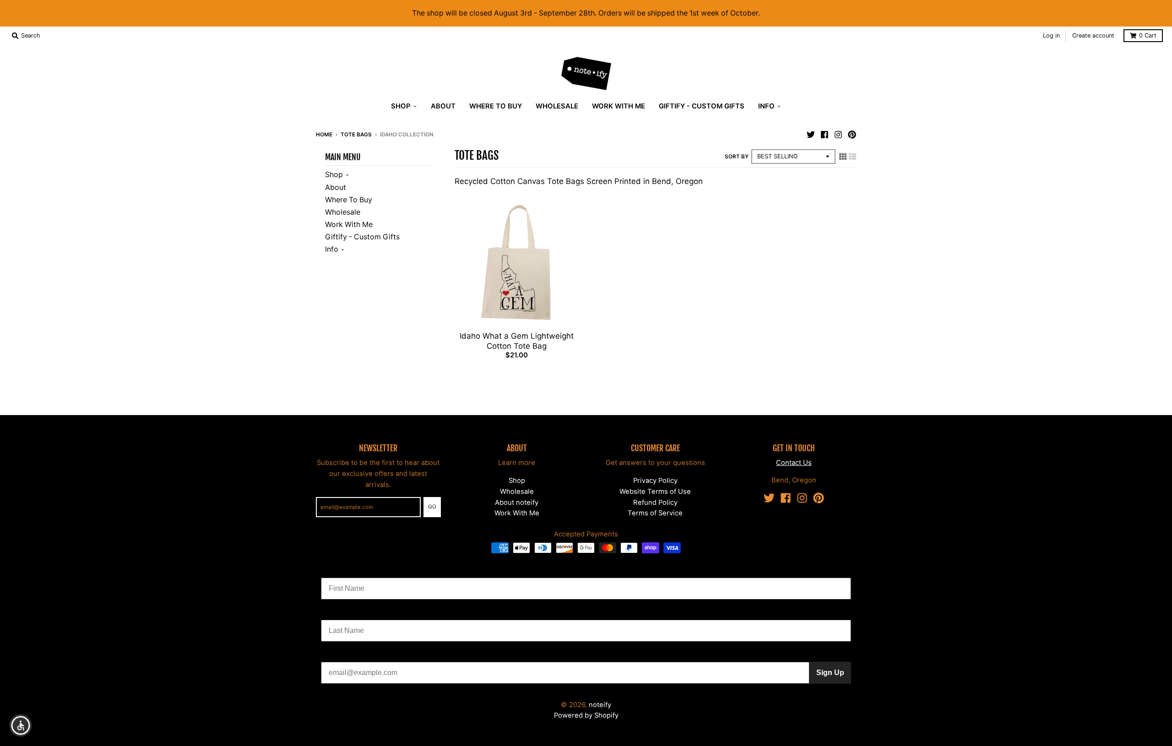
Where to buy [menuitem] (495, 106)
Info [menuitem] (766, 106)
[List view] (852, 156)
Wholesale (342, 212)
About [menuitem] (443, 106)
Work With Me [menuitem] (618, 106)
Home (324, 134)
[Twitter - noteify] (811, 134)
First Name (339, 570)
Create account (1093, 35)
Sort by (737, 156)
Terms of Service (655, 513)
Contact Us (794, 463)
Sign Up (830, 672)
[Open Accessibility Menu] (20, 725)
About (335, 187)
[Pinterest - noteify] (852, 134)
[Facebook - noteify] (824, 134)
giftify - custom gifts (362, 236)
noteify (600, 705)
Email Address (346, 655)
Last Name (339, 612)
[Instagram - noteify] (838, 134)
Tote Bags (356, 134)
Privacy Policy (655, 480)
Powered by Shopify (586, 715)
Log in (1051, 35)
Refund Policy (655, 502)
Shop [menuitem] (401, 106)
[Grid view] (842, 156)
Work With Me (349, 224)
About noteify (516, 502)
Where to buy (348, 199)
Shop (334, 174)
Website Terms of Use (655, 491)
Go (432, 506)
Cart (1147, 35)
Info (331, 249)
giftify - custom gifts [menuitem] (701, 106)
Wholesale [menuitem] (557, 106)
